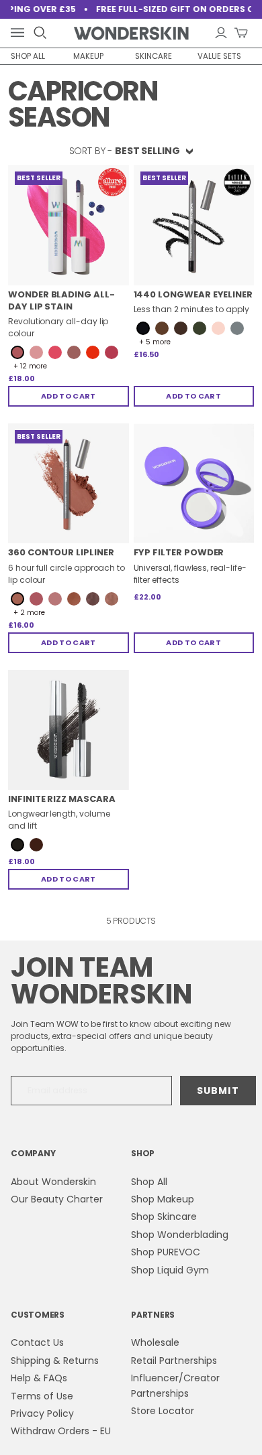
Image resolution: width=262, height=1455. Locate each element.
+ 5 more (155, 342)
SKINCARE (153, 56)
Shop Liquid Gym (170, 1270)
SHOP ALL (28, 56)
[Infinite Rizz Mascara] (68, 730)
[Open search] (40, 33)
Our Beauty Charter (57, 1199)
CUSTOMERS (37, 1314)
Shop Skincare (164, 1216)
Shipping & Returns (55, 1360)
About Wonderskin (53, 1181)
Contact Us (37, 1342)
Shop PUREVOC (165, 1252)
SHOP (143, 1153)
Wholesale (155, 1342)
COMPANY (33, 1153)
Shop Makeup (162, 1199)
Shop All (149, 1181)
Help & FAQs (39, 1378)
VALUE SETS (219, 56)
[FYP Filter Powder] (194, 483)
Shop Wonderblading (179, 1234)
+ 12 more (30, 366)
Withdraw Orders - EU (61, 1431)
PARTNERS (153, 1314)
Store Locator (162, 1410)
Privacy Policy (42, 1413)
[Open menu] (20, 33)
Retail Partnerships (174, 1360)
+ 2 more (29, 613)
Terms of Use (42, 1396)
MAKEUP (88, 56)
